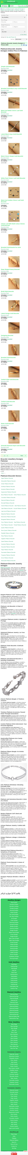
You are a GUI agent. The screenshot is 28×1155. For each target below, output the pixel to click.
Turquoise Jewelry (14, 1082)
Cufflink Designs (14, 952)
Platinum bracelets (5, 567)
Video (14, 1136)
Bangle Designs (14, 930)
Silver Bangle (14, 1028)
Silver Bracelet (14, 1044)
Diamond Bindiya (14, 1006)
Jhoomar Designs (14, 928)
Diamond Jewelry (14, 1090)
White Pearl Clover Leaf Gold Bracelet (13, 178)
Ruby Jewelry (14, 1098)
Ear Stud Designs (14, 914)
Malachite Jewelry (14, 1054)
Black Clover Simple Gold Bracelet (12, 156)
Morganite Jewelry (14, 1058)
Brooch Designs (14, 954)
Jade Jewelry (14, 1124)
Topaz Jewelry (14, 1078)
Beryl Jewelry (14, 1114)
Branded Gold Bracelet (8, 357)
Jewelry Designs (10, 8)
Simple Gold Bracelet (8, 66)
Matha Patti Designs (14, 932)
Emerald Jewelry (14, 1092)
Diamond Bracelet (14, 1014)
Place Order (14, 1134)
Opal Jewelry (14, 1062)
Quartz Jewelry (14, 1066)
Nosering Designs (14, 922)
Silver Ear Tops (14, 1048)
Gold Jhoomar (14, 982)
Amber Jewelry (14, 1094)
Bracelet (3, 68)
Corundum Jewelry (14, 1118)
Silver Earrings (14, 1026)
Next (22, 455)
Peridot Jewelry (14, 1064)
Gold (7, 68)
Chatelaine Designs (14, 956)
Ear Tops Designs (14, 916)
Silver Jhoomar (14, 1042)
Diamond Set (14, 1000)
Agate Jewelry (14, 1104)
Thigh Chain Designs (14, 940)
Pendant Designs (14, 908)
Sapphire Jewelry (14, 1100)
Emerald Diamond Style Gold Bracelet (13, 445)
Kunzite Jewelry (14, 1126)
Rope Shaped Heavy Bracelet (10, 269)
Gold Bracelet (14, 984)
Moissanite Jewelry (14, 1084)
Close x (25, 1151)
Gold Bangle (14, 968)
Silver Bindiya (14, 1036)
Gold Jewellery (14, 962)
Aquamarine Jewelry (14, 1112)
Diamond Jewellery (14, 992)
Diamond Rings (14, 994)
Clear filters (23, 34)
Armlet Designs (14, 942)
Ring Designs (14, 902)
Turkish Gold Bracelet (8, 401)
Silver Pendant (14, 1038)
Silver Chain (14, 1032)
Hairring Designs (14, 950)
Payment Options (14, 1140)
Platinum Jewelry (19, 10)
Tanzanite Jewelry (14, 1076)
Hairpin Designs (14, 944)
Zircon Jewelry (14, 1102)
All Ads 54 (3, 37)
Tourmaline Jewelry (14, 1080)
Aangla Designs (14, 936)
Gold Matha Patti (14, 986)
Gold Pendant (14, 978)
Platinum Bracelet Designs (7, 10)
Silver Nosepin (14, 1040)
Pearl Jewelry (14, 1096)
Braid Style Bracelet (7, 291)
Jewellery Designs (14, 900)
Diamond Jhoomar (14, 1012)
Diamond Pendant (14, 1008)
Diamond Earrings (14, 996)
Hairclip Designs (14, 946)
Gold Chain (14, 972)
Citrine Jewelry (14, 1116)
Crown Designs (14, 934)
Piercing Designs (14, 958)
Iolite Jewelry (14, 1122)
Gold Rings (14, 964)
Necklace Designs (14, 906)
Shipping (14, 1138)
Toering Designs (14, 948)
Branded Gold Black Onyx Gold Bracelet (14, 88)
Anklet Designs (14, 912)
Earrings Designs (14, 904)
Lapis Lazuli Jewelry (14, 1128)
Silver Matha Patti (14, 1046)
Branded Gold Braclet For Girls (11, 247)
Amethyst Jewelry (14, 1108)
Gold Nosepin (14, 980)
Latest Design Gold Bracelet (10, 313)
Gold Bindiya (14, 976)
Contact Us (14, 1146)
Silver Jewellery (14, 1022)
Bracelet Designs (20, 8)
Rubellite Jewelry (14, 1070)
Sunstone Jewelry (14, 1074)
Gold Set (14, 970)
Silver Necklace (14, 1034)
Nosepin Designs (14, 924)
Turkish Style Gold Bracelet (10, 379)
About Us (14, 1142)
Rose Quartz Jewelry (14, 1068)
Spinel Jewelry (14, 1072)
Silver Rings (14, 1024)
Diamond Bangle (14, 998)
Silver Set (14, 1030)
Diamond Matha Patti (14, 1016)
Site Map (14, 1148)
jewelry (22, 570)
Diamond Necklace (14, 1004)
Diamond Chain (14, 1002)
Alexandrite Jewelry (14, 1106)
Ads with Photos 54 (11, 37)
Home (3, 8)
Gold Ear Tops (14, 988)
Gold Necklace (14, 974)
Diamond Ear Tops (14, 1018)
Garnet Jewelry (14, 1120)
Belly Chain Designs (14, 938)
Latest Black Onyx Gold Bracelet (11, 134)
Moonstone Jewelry (14, 1056)
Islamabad (9, 70)
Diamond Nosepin (14, 1010)
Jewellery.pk (11, 1)
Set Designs (14, 918)
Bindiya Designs (14, 926)
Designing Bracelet (7, 335)
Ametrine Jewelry (14, 1110)
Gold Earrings (14, 966)
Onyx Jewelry (14, 1060)
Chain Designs (14, 920)
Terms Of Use (14, 1144)
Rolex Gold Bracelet (7, 423)
